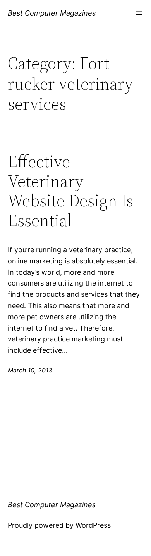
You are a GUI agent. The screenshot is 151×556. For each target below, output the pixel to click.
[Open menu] (138, 13)
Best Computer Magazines (52, 13)
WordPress (93, 525)
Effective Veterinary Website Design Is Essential (70, 191)
